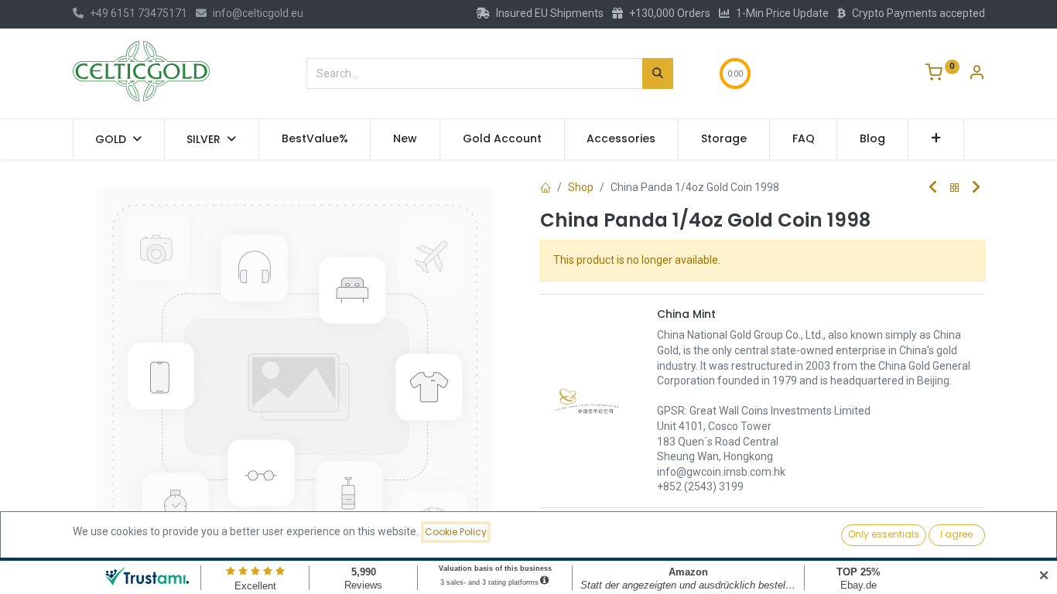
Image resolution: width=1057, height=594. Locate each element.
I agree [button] (956, 534)
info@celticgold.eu (258, 13)
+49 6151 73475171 (138, 13)
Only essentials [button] (883, 534)
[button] (935, 139)
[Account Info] (976, 74)
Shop (580, 187)
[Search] (657, 73)
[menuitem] (315, 139)
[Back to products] (955, 188)
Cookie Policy (456, 531)
